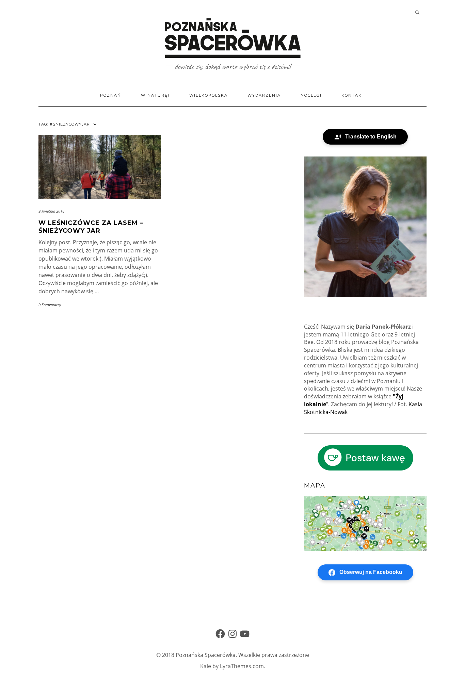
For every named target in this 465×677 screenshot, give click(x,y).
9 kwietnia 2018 (51, 211)
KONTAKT (353, 95)
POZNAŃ (110, 95)
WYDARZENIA (264, 95)
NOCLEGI (311, 95)
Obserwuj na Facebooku (370, 572)
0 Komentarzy (49, 304)
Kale (205, 666)
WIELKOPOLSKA (208, 95)
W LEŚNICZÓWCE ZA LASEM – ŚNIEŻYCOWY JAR (90, 226)
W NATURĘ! (155, 95)
